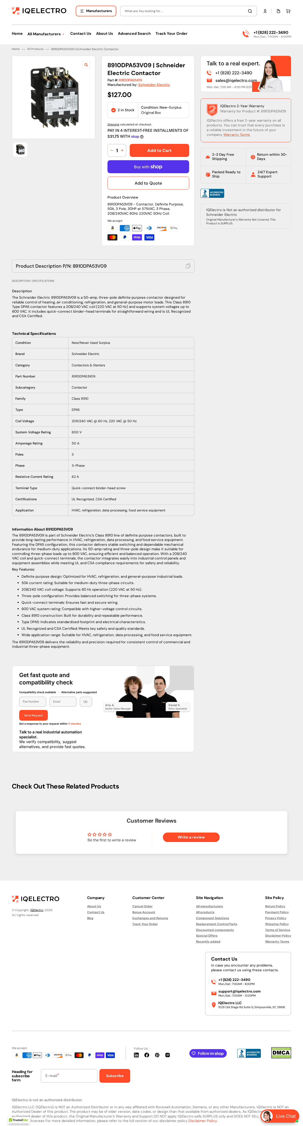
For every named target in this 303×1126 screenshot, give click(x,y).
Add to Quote (148, 183)
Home (16, 49)
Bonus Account (143, 912)
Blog (90, 918)
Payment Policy (277, 912)
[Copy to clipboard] (188, 266)
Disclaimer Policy (278, 936)
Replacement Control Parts (216, 924)
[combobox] (188, 11)
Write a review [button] (191, 837)
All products (205, 912)
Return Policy (275, 906)
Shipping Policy (277, 924)
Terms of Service (277, 930)
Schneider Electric (154, 84)
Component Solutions (212, 918)
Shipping (113, 124)
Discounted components (215, 930)
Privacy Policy (275, 918)
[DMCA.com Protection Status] (281, 1057)
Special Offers (207, 936)
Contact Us (95, 912)
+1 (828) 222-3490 (271, 32)
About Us (94, 906)
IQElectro (36, 910)
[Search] (251, 11)
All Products (35, 49)
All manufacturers (209, 906)
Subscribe (115, 1075)
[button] (265, 11)
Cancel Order (142, 906)
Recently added (208, 942)
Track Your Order (145, 924)
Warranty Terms (236, 134)
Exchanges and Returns (150, 918)
